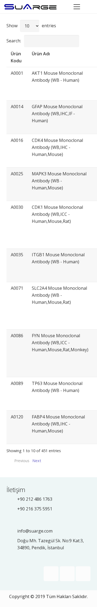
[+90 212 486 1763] (11, 499)
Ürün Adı (41, 54)
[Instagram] (67, 573)
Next (36, 460)
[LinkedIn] (83, 573)
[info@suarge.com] (11, 530)
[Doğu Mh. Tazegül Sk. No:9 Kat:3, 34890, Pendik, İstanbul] (11, 544)
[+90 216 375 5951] (11, 508)
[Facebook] (51, 573)
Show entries (31, 26)
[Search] (89, 6)
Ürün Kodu (16, 57)
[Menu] (77, 6)
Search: (13, 41)
